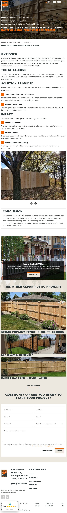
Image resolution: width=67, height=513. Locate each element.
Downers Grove (35, 481)
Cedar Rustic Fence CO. (11, 42)
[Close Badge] (17, 502)
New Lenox (33, 488)
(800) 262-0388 (19, 483)
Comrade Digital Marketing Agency (18, 510)
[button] (31, 203)
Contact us (33, 275)
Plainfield (33, 485)
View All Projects (33, 385)
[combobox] (49, 424)
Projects (27, 42)
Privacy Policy (49, 446)
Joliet (31, 474)
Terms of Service (37, 446)
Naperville (33, 478)
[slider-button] (64, 2)
